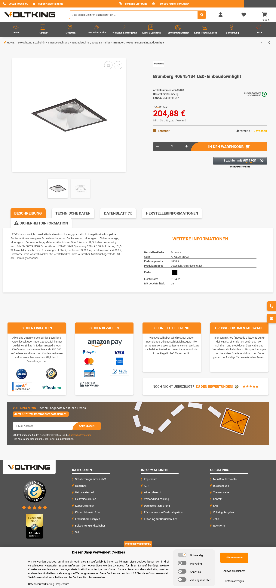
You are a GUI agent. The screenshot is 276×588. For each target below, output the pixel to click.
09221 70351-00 (18, 3)
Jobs (216, 519)
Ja (172, 283)
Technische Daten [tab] (72, 213)
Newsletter (219, 525)
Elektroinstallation (85, 498)
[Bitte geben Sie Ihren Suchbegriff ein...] (202, 15)
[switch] (182, 555)
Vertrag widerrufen (138, 544)
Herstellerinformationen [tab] (172, 213)
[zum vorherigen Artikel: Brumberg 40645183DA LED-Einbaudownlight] (269, 43)
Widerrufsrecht (152, 492)
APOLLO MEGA (180, 256)
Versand (181, 120)
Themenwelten (221, 492)
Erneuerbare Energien (87, 519)
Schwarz (176, 252)
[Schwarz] (174, 272)
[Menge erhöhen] (186, 146)
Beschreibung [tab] (28, 213)
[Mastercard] (89, 361)
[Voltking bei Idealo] (21, 374)
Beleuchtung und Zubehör (90, 525)
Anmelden (86, 426)
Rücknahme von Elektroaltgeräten (163, 512)
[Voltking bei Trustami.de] (52, 387)
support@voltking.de (50, 3)
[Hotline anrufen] (271, 306)
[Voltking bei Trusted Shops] (52, 373)
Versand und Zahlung (156, 498)
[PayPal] (89, 351)
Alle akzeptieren (234, 557)
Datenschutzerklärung (80, 435)
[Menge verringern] (157, 146)
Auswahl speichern (234, 570)
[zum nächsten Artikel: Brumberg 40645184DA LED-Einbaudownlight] (261, 43)
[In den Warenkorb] (3, 51)
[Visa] (119, 352)
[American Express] (119, 360)
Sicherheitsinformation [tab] (43, 223)
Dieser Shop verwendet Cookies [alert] (98, 552)
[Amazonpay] (104, 342)
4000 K (175, 261)
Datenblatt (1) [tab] (118, 213)
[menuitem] (16, 29)
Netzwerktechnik (85, 492)
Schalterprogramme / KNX (90, 479)
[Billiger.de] (21, 387)
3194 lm (175, 279)
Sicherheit (81, 485)
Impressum (150, 479)
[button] (220, 15)
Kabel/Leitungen (84, 505)
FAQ (215, 505)
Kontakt (217, 498)
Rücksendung (221, 485)
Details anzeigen (234, 581)
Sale (77, 532)
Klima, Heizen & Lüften (88, 512)
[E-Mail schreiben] (271, 318)
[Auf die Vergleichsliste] (108, 65)
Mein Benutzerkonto (225, 479)
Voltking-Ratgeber (223, 512)
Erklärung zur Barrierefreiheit (160, 519)
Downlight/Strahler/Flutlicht (187, 265)
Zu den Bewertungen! (214, 386)
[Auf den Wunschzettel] (118, 65)
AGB (146, 485)
